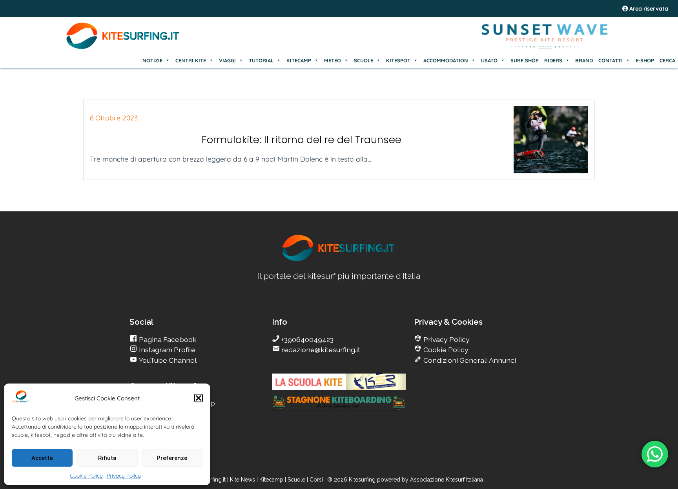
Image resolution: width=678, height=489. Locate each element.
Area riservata (648, 8)
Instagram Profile (166, 349)
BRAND (584, 60)
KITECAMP (298, 60)
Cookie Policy (86, 475)
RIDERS (553, 60)
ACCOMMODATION (445, 60)
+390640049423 (307, 339)
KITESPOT (398, 60)
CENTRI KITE (190, 60)
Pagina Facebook (167, 339)
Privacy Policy (124, 475)
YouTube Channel (167, 360)
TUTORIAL (261, 60)
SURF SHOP (524, 60)
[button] (198, 398)
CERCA (667, 60)
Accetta (42, 458)
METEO (332, 60)
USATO (489, 60)
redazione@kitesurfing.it (320, 349)
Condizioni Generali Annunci (469, 360)
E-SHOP (645, 60)
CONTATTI (610, 60)
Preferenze (172, 458)
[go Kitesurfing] (339, 260)
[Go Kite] (123, 48)
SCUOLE (363, 60)
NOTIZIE (152, 60)
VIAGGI (227, 60)
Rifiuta (107, 458)
